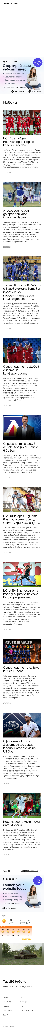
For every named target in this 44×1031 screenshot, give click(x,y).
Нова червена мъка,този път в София (21, 823)
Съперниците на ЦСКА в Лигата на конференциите (21, 370)
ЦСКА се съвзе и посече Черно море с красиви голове (18, 142)
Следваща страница (31, 870)
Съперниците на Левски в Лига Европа (21, 669)
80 (9, 870)
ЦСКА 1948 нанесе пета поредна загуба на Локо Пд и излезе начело (20, 594)
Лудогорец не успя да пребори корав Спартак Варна (16, 214)
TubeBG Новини (10, 3)
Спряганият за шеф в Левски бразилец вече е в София (20, 447)
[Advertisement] (22, 33)
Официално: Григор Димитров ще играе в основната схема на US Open (19, 746)
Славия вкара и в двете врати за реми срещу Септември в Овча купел (21, 519)
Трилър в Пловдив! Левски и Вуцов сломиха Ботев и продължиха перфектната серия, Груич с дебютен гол (22, 292)
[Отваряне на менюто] (39, 3)
